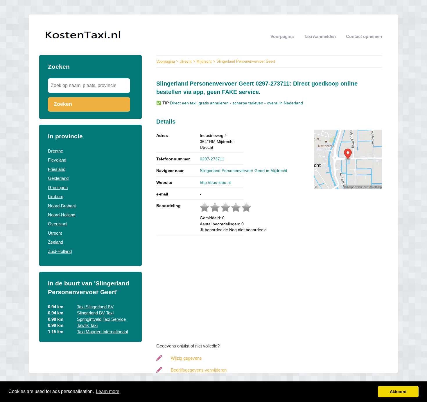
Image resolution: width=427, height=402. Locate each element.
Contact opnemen (364, 36)
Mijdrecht (204, 61)
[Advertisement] (275, 287)
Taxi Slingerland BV (95, 306)
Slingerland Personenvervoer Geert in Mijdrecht (243, 170)
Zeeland (55, 242)
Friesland (56, 169)
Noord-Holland (61, 214)
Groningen (58, 187)
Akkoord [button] (398, 391)
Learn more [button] (107, 391)
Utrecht (55, 233)
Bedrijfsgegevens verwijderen (199, 369)
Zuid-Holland (60, 251)
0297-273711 (212, 159)
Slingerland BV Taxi (95, 312)
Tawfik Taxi (87, 325)
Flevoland (57, 159)
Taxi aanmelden (320, 36)
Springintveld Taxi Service (101, 319)
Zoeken (63, 104)
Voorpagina (282, 36)
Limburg (55, 196)
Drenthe (55, 151)
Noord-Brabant (62, 205)
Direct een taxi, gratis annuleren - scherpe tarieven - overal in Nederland (236, 103)
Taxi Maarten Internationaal (102, 331)
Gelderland (58, 178)
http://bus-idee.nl (215, 182)
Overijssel (57, 223)
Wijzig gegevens (186, 358)
